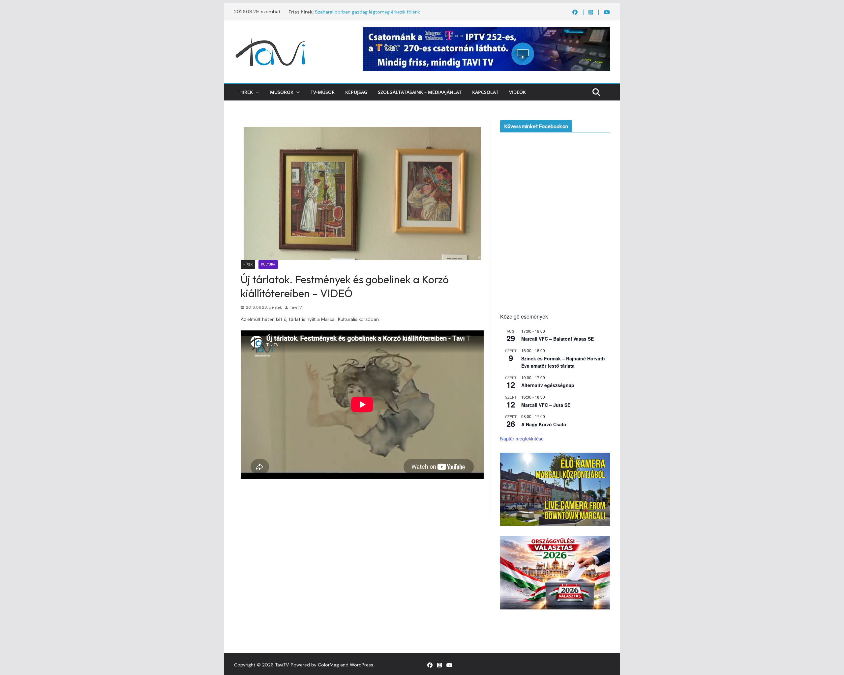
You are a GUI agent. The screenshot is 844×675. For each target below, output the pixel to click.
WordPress (361, 665)
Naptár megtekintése (522, 438)
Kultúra (268, 264)
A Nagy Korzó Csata (543, 424)
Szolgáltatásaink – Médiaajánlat (420, 92)
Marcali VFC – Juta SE (545, 405)
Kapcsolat (485, 92)
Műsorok (281, 92)
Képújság (356, 92)
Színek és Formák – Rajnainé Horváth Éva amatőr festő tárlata (563, 362)
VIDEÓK (517, 92)
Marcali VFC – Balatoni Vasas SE (557, 338)
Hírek (246, 92)
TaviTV (296, 307)
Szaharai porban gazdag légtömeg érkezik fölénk (367, 12)
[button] (256, 92)
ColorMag (328, 665)
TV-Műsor (323, 92)
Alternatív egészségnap (547, 385)
